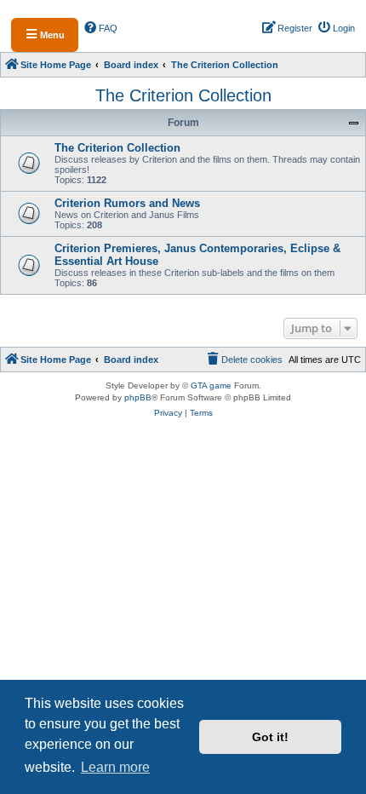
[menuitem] (101, 28)
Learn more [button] (115, 767)
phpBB (138, 397)
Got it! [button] (270, 737)
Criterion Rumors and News (127, 203)
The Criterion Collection (183, 95)
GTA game (211, 385)
